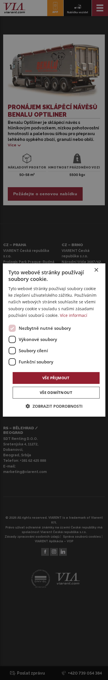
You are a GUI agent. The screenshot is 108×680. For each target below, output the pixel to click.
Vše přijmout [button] (56, 377)
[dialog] (54, 340)
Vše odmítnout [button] (56, 392)
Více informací (73, 315)
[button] (54, 406)
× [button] (96, 270)
